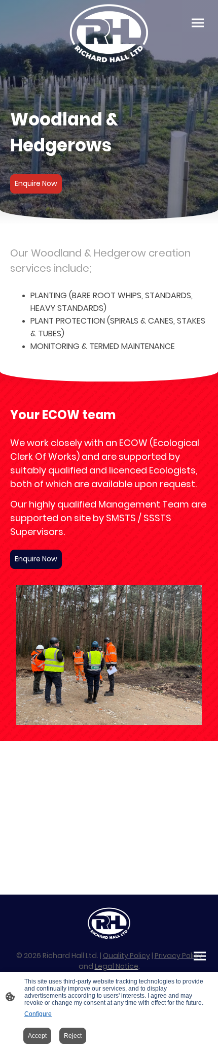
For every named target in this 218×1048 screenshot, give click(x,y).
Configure (38, 1014)
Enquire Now (36, 183)
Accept (37, 1035)
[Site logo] (109, 33)
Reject (73, 1035)
